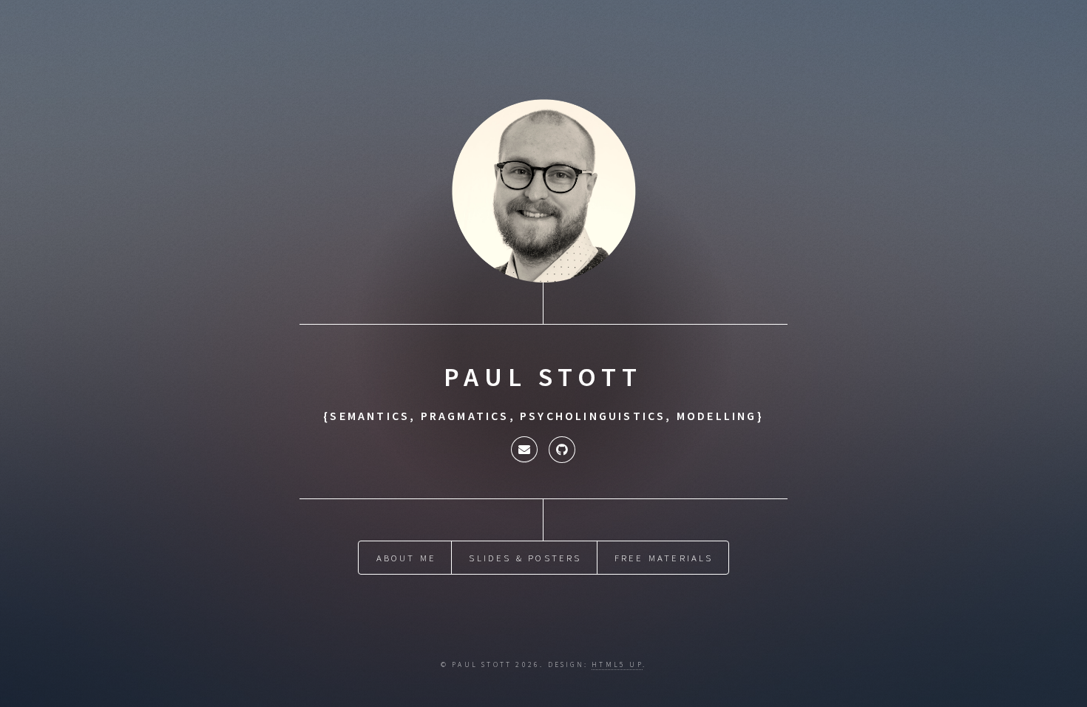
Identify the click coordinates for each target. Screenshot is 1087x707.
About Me (406, 558)
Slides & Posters (525, 558)
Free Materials (664, 558)
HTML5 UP (617, 664)
